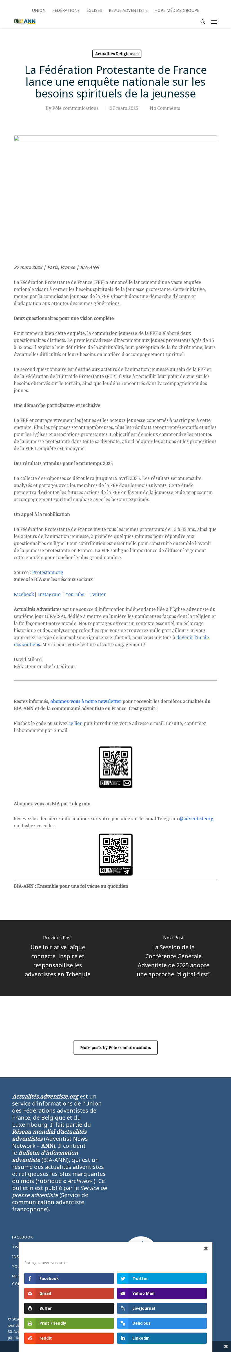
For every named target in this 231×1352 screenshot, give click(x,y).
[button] (214, 22)
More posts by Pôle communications (115, 1047)
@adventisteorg (196, 818)
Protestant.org (47, 572)
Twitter (98, 594)
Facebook (24, 594)
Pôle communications (75, 108)
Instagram (49, 594)
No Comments (165, 108)
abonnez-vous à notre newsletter (85, 701)
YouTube (75, 594)
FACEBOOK (22, 1237)
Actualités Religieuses (117, 53)
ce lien (75, 723)
